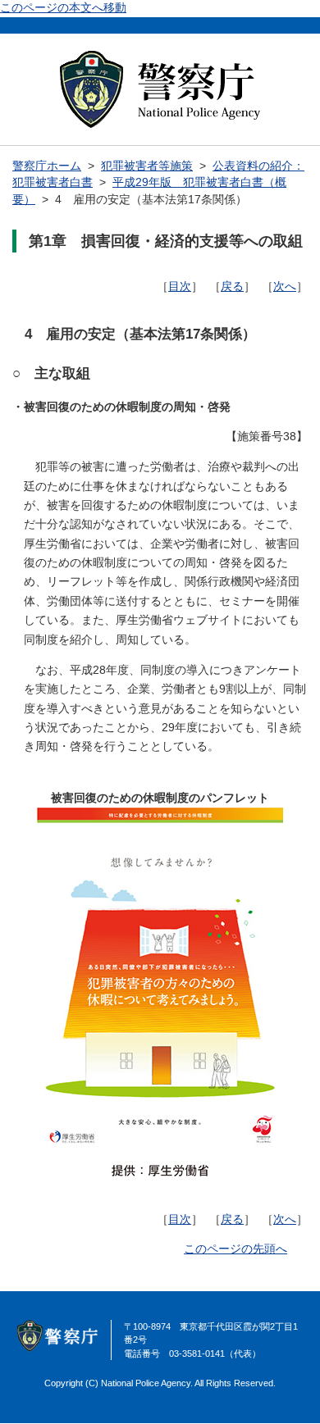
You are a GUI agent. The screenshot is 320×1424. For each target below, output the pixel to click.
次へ (284, 286)
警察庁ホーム (46, 166)
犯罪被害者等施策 (147, 166)
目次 (179, 286)
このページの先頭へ (235, 1249)
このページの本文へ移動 (63, 8)
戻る (232, 286)
